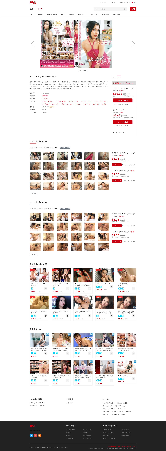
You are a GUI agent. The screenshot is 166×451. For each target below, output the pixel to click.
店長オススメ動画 (67, 104)
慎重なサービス (126, 435)
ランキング (81, 14)
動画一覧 (71, 14)
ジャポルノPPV (87, 430)
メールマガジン (87, 438)
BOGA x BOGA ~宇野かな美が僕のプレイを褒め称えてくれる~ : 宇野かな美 (104, 349)
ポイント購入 (112, 2)
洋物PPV (85, 432)
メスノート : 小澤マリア (103, 284)
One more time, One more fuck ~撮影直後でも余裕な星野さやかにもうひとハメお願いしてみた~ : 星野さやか (61, 349)
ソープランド (46, 104)
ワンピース (45, 98)
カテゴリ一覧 (116, 14)
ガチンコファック (86, 101)
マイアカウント (126, 432)
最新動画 (40, 14)
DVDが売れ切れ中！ (48, 101)
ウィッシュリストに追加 (121, 104)
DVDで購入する (119, 132)
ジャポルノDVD (70, 430)
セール (63, 14)
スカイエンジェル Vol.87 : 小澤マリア (39, 284)
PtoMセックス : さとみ (124, 376)
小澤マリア (45, 96)
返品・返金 (106, 435)
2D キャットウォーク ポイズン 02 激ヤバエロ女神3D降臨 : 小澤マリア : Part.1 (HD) (126, 312)
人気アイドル (93, 14)
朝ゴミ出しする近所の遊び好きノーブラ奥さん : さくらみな (39, 349)
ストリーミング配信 (100, 101)
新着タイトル (35, 329)
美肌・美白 (96, 104)
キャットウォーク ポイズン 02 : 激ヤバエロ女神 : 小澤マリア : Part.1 (104, 312)
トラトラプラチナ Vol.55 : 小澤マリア (126, 284)
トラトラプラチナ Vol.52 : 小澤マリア (39, 312)
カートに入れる (117, 165)
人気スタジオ (105, 14)
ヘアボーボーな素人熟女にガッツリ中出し (39, 376)
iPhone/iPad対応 (61, 101)
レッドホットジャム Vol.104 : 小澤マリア (61, 284)
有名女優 (78, 104)
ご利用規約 (69, 438)
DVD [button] (114, 77)
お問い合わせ (126, 430)
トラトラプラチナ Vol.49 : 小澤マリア (61, 312)
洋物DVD (68, 432)
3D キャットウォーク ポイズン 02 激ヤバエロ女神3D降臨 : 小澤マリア (83, 285)
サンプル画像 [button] (83, 70)
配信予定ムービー (52, 14)
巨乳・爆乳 (55, 104)
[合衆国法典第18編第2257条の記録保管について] (122, 446)
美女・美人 (86, 104)
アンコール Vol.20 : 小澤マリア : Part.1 (83, 312)
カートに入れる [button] (122, 100)
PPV (40, 9)
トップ (31, 14)
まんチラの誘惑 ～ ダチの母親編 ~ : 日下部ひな (104, 376)
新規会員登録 (87, 435)
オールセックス (73, 101)
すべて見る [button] (33, 193)
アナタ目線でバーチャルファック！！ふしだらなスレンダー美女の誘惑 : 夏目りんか (83, 349)
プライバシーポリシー (109, 438)
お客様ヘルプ (123, 2)
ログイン (102, 2)
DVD (31, 9)
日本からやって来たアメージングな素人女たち (61, 376)
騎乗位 (104, 104)
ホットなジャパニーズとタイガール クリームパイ (126, 349)
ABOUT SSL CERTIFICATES (35, 430)
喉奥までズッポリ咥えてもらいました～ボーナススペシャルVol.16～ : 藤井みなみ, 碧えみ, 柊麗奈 (83, 376)
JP (134, 2)
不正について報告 (108, 432)
